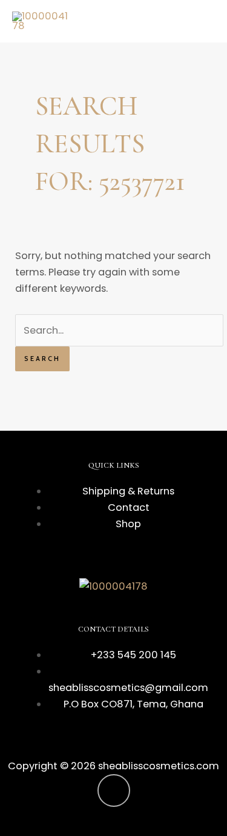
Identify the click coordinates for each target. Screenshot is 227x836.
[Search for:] (119, 330)
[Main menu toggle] (202, 21)
